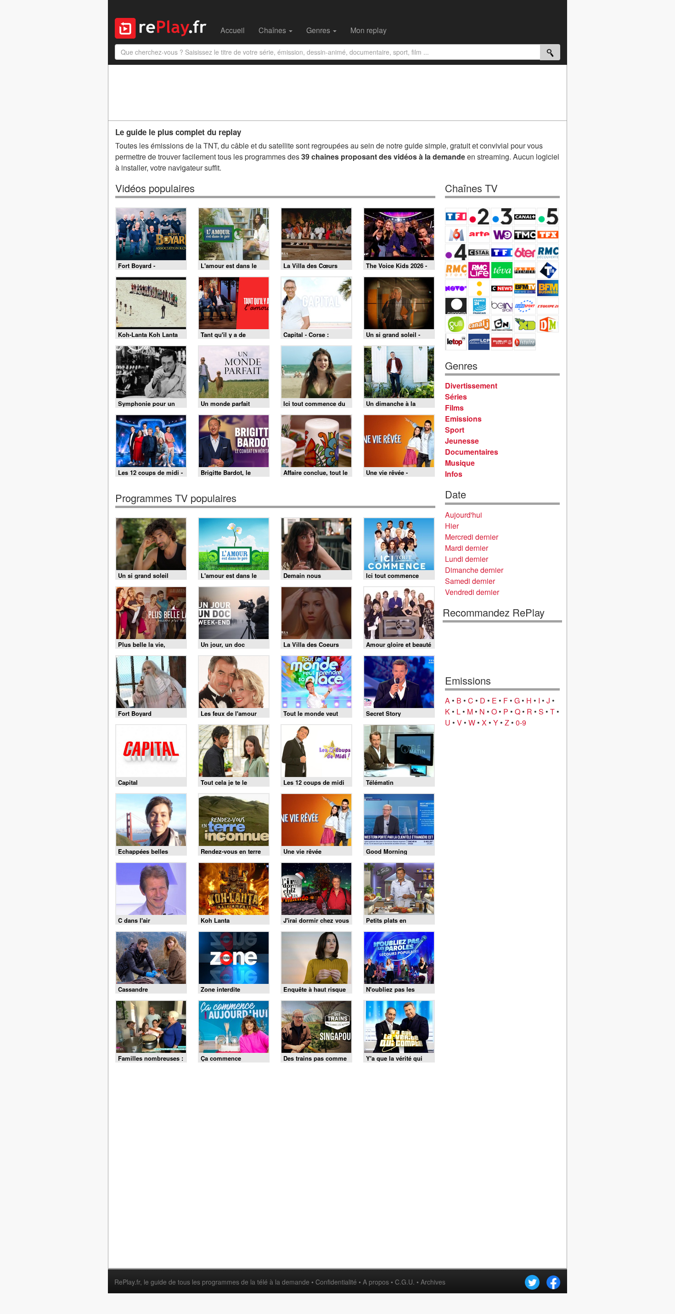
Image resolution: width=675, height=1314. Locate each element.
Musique (460, 462)
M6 (456, 234)
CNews (502, 288)
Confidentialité (336, 1281)
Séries (456, 396)
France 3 (502, 216)
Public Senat (502, 341)
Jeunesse (462, 440)
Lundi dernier (466, 559)
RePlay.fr (127, 1281)
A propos (376, 1281)
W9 (502, 234)
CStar (479, 252)
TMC (525, 234)
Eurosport (525, 305)
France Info (479, 288)
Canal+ (525, 216)
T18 (548, 270)
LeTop (456, 341)
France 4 (456, 252)
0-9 (521, 722)
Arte (479, 234)
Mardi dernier (466, 548)
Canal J (479, 323)
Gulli (456, 323)
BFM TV (525, 288)
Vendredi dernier (472, 592)
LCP (479, 341)
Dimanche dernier (474, 570)
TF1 (456, 216)
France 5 (548, 216)
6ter (525, 252)
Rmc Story (456, 270)
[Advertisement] (337, 92)
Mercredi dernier (471, 536)
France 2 (479, 216)
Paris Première (525, 270)
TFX (548, 234)
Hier (452, 525)
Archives (433, 1281)
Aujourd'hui (463, 514)
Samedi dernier (470, 581)
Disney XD (525, 323)
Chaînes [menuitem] (273, 30)
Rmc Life (479, 270)
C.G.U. (405, 1281)
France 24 (479, 305)
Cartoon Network (502, 323)
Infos (453, 473)
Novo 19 (456, 288)
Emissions (463, 418)
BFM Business (548, 288)
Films (454, 407)
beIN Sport (502, 305)
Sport (454, 429)
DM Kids (548, 323)
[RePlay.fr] (164, 27)
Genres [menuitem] (319, 30)
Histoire (525, 341)
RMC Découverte (548, 252)
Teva (502, 270)
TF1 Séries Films (502, 252)
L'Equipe (548, 305)
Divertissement (471, 385)
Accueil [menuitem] (232, 30)
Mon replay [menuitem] (368, 30)
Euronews (456, 305)
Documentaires (471, 451)
